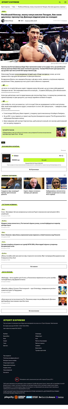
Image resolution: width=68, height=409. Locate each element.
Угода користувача (8, 363)
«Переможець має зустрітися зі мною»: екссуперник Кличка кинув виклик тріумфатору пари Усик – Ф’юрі (26, 133)
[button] (60, 2)
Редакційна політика (9, 365)
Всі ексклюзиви (34, 311)
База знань (38, 348)
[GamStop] (32, 397)
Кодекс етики (7, 367)
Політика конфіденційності (11, 358)
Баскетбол (6, 336)
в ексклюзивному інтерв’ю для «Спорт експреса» (32, 74)
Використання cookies (9, 360)
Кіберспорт (38, 336)
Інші (36, 338)
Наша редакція (7, 370)
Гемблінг (37, 345)
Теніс (3, 242)
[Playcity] (9, 397)
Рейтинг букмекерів (41, 341)
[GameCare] (60, 397)
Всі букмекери (34, 169)
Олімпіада (38, 333)
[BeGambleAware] (47, 397)
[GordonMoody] (20, 397)
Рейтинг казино (39, 343)
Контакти (6, 372)
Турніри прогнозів (40, 350)
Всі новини (34, 266)
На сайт (44, 160)
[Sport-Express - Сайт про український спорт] (9, 2)
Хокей (5, 341)
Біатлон (5, 345)
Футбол (4, 220)
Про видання (7, 355)
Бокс (4, 11)
